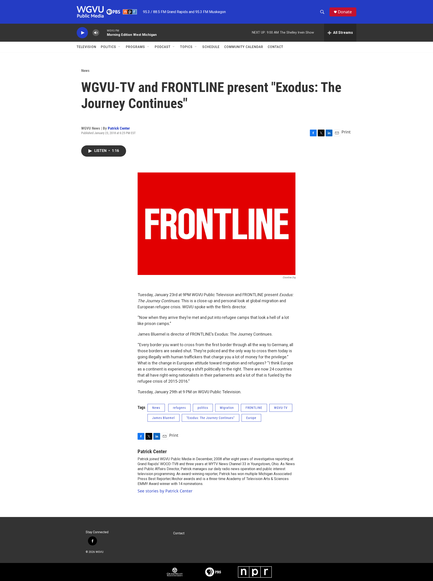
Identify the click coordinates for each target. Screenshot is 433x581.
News (85, 70)
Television (86, 47)
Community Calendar (243, 47)
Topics (186, 47)
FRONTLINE (254, 407)
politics (203, 407)
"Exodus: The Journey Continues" (211, 418)
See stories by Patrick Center (165, 491)
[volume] (96, 33)
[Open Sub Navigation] (119, 47)
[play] (82, 32)
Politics (108, 47)
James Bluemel (163, 418)
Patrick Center (119, 128)
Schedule (211, 47)
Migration (227, 407)
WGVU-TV (281, 407)
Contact (275, 47)
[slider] (103, 32)
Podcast (162, 47)
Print (346, 132)
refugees (179, 407)
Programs (135, 47)
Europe (251, 418)
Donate (345, 11)
